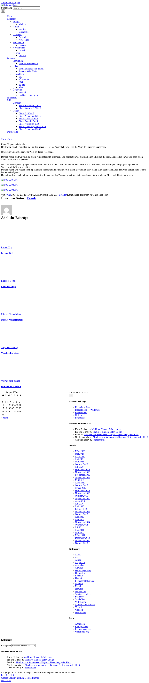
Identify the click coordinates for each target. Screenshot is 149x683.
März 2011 (80, 535)
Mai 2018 (79, 480)
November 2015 (82, 511)
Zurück (4, 139)
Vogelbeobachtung (9, 347)
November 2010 (82, 540)
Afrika (78, 554)
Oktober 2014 (81, 524)
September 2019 (82, 475)
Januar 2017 (80, 488)
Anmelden (80, 624)
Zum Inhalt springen (10, 2)
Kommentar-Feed (83, 629)
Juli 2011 (79, 527)
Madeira (79, 583)
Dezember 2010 (82, 538)
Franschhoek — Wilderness (87, 410)
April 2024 (80, 456)
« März (4, 417)
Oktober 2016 (81, 496)
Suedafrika (80, 599)
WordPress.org (82, 631)
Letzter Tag (6, 247)
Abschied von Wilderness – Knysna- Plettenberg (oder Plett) (111, 434)
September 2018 (82, 477)
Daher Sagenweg (83, 570)
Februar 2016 (81, 509)
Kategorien (6, 645)
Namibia (79, 589)
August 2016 (81, 501)
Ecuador (63, 195)
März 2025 (80, 451)
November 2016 (82, 493)
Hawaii (78, 578)
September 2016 (82, 498)
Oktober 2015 (81, 514)
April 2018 (80, 482)
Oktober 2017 (81, 485)
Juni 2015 (79, 517)
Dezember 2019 (82, 469)
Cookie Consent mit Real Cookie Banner (20, 678)
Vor (10, 139)
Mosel (78, 586)
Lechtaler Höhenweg (84, 581)
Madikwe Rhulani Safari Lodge (106, 429)
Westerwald (80, 612)
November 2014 (82, 522)
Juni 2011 (79, 530)
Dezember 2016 (82, 490)
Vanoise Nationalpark (85, 604)
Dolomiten (80, 573)
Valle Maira (80, 602)
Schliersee (79, 596)
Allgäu (78, 560)
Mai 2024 (79, 454)
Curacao (79, 568)
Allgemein (80, 562)
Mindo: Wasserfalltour (11, 314)
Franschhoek (81, 412)
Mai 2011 (79, 532)
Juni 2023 (79, 459)
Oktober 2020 (81, 464)
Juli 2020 (79, 467)
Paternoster (80, 417)
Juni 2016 (79, 506)
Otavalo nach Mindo (10, 381)
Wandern (79, 610)
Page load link (7, 675)
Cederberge (80, 415)
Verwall (78, 607)
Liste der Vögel (8, 281)
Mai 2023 (79, 461)
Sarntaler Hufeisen (83, 594)
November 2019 (82, 472)
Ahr (77, 557)
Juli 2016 (79, 503)
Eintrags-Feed (81, 626)
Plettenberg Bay (82, 407)
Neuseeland (80, 591)
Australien (80, 565)
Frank (8, 195)
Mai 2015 (79, 519)
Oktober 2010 (81, 543)
